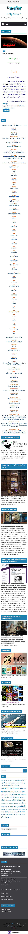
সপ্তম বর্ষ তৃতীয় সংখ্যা (16, 815)
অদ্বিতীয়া (14, 325)
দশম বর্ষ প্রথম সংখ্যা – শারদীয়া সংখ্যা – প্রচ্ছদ (14, 125)
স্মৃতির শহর (14, 299)
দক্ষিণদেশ (14, 244)
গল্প (14, 788)
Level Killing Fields (14, 386)
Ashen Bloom (14, 378)
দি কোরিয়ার (14, 248)
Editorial (14, 134)
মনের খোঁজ (14, 252)
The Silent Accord (14, 403)
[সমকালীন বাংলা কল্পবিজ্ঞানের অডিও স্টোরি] (13, 715)
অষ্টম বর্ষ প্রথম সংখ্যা (16, 783)
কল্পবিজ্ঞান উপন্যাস (10, 785)
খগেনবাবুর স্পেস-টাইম (14, 274)
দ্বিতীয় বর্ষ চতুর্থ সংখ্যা (9, 800)
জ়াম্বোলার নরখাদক (14, 205)
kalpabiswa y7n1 (13, 780)
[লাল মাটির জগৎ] (14, 41)
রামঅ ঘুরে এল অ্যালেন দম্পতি (14, 142)
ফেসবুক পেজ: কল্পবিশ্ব (5, 909)
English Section (5, 780)
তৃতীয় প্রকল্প (14, 269)
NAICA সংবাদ (14, 235)
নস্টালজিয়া (14, 291)
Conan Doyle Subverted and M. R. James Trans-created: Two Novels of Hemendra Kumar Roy (14, 425)
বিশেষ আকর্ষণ (11, 812)
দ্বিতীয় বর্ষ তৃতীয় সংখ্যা (19, 800)
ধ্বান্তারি (14, 222)
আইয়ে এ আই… (14, 329)
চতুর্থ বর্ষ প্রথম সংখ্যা (5, 792)
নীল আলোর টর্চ (14, 265)
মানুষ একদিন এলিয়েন (14, 369)
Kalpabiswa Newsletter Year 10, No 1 (14, 138)
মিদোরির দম (14, 359)
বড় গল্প (16, 812)
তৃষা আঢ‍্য (10, 794)
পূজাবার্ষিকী (18, 106)
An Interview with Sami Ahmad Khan (14, 163)
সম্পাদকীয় (14, 130)
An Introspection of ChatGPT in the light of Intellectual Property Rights (14, 432)
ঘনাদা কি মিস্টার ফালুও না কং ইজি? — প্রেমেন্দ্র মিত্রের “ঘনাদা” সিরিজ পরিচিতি (14, 152)
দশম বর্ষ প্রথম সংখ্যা (18, 795)
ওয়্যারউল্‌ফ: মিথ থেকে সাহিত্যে (14, 338)
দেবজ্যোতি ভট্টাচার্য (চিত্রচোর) (11, 797)
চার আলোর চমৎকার (14, 312)
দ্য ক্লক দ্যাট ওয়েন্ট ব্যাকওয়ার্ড (14, 342)
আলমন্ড (14, 303)
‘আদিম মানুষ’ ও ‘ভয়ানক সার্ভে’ (14, 373)
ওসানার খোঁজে (14, 188)
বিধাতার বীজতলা (14, 167)
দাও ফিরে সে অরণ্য (14, 201)
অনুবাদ (21, 780)
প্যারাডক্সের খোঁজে (14, 286)
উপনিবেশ (14, 180)
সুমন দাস (13, 108)
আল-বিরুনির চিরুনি (14, 197)
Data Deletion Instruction (7, 899)
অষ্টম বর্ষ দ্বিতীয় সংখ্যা (8, 783)
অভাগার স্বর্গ (14, 227)
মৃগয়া (14, 308)
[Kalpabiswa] (3, 24)
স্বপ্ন (14, 333)
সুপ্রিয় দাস (4, 817)
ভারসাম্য (14, 231)
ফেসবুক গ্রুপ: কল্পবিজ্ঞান (6, 911)
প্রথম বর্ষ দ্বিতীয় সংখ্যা (20, 809)
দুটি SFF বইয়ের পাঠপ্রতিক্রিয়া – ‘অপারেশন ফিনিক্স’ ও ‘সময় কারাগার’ (14, 364)
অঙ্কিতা (18, 780)
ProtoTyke (14, 412)
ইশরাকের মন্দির (14, 210)
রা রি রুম (14, 282)
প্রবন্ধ (4, 50)
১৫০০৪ (14, 346)
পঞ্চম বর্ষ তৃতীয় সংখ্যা (10, 807)
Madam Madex (14, 395)
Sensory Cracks (14, 407)
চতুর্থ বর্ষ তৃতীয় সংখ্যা (20, 789)
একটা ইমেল (14, 295)
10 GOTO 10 (14, 382)
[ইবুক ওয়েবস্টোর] (12, 686)
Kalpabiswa (14, 14)
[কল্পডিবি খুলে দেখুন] (14, 471)
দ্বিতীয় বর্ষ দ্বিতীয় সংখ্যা (6, 803)
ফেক (14, 316)
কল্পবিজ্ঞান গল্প (16, 785)
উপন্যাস (21, 783)
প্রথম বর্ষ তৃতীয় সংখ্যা (13, 809)
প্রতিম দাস (7, 809)
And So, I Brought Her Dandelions (14, 390)
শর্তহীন (14, 278)
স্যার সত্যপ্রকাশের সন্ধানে (14, 147)
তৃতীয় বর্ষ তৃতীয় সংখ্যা (11, 106)
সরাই (14, 355)
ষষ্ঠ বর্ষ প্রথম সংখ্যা (7, 814)
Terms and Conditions (6, 896)
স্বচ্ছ (14, 321)
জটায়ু (11, 792)
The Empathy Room (14, 399)
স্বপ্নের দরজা (14, 176)
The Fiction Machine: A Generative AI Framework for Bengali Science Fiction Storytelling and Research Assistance (14, 417)
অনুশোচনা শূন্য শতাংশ (14, 350)
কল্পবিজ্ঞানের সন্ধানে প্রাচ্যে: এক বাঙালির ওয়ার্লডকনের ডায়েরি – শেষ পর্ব (14, 158)
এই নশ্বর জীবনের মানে (14, 214)
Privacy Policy (4, 893)
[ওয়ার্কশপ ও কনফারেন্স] (12, 741)
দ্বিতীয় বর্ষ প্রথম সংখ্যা (14, 803)
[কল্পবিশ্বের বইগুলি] (14, 654)
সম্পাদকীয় (23, 814)
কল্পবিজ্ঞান (5, 785)
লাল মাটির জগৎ (8, 53)
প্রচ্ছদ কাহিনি (3, 809)
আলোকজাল (14, 193)
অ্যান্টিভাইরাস (14, 261)
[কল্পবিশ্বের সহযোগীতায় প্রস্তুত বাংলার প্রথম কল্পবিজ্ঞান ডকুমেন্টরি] (14, 622)
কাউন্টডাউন (14, 240)
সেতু (14, 171)
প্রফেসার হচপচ (14, 257)
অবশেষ (14, 218)
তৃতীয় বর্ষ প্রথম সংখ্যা (4, 795)
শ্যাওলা (14, 184)
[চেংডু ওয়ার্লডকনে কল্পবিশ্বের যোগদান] (14, 441)
